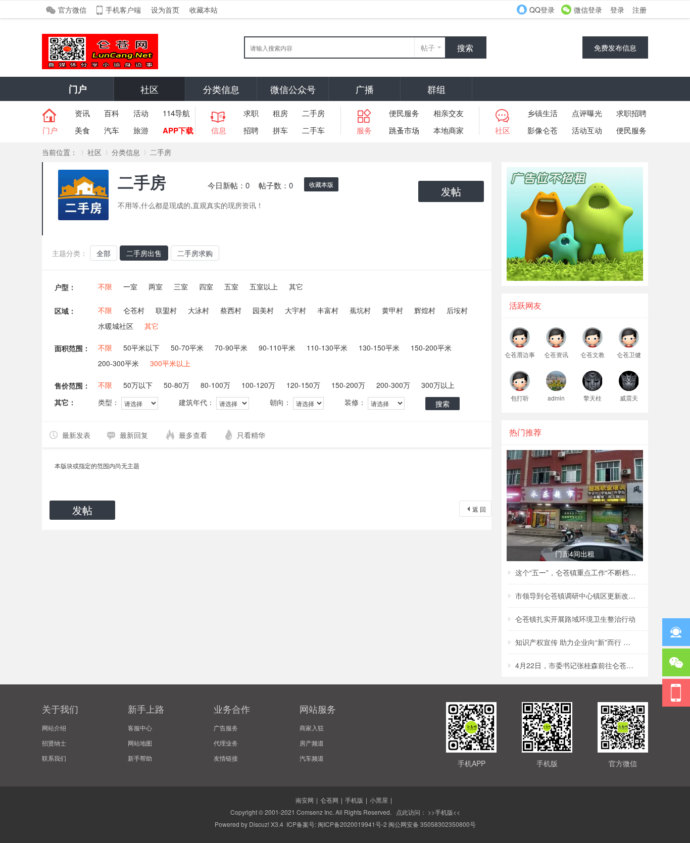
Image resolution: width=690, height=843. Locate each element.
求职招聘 (631, 113)
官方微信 (72, 10)
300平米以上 (170, 363)
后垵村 (457, 310)
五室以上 (264, 286)
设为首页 (165, 10)
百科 (111, 113)
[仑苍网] (100, 66)
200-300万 (393, 385)
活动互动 (587, 130)
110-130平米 (327, 347)
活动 (141, 113)
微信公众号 (293, 88)
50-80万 (176, 385)
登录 (617, 10)
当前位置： (59, 152)
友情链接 (226, 758)
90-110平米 (277, 347)
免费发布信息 (615, 47)
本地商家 (448, 130)
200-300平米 (118, 363)
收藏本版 (321, 184)
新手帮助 (140, 758)
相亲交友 (448, 113)
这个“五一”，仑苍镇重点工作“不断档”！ (575, 572)
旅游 (141, 130)
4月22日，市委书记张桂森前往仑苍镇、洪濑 (575, 665)
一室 (130, 286)
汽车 (111, 130)
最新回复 (134, 435)
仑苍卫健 (629, 354)
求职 (251, 113)
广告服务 (226, 727)
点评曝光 (587, 113)
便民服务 (404, 113)
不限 (105, 286)
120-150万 (303, 385)
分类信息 (221, 88)
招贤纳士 (54, 742)
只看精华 (251, 435)
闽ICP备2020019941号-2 (352, 824)
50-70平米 (187, 347)
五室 (231, 286)
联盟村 (166, 310)
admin (556, 397)
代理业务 (226, 742)
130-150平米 (379, 347)
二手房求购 (195, 253)
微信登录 (588, 10)
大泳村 (198, 310)
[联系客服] (676, 632)
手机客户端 (123, 10)
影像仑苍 (542, 130)
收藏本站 (203, 10)
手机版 (354, 800)
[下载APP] (676, 693)
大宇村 (295, 310)
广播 (365, 88)
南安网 (304, 800)
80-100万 (215, 385)
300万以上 (438, 385)
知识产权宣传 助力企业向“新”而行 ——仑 (575, 642)
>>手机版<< (443, 812)
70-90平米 (231, 347)
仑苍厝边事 (520, 354)
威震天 (629, 397)
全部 (103, 253)
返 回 (479, 509)
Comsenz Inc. (315, 812)
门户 (78, 88)
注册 (639, 10)
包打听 (520, 397)
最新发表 (76, 435)
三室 (181, 286)
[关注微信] (676, 662)
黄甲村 (392, 310)
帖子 (428, 47)
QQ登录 (542, 10)
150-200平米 (431, 347)
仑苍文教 (592, 354)
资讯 (82, 113)
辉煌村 (424, 310)
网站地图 (140, 742)
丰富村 (327, 310)
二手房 (313, 113)
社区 (149, 88)
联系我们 (54, 758)
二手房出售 (144, 253)
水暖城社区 (115, 326)
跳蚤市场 (404, 130)
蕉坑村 (360, 310)
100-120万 (258, 385)
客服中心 (140, 727)
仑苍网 (329, 800)
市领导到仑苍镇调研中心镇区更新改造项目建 (575, 595)
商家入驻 (312, 727)
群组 (436, 88)
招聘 (251, 130)
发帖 (451, 191)
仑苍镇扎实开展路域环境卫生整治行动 (575, 619)
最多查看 (193, 435)
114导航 (176, 113)
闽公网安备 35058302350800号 (432, 824)
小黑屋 (379, 800)
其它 (296, 286)
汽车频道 (312, 758)
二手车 (313, 130)
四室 (206, 286)
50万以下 (138, 385)
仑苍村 (133, 310)
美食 (82, 130)
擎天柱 (592, 397)
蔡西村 (230, 310)
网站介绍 (54, 727)
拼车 (280, 130)
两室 (156, 286)
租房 (280, 113)
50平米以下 (141, 347)
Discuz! (259, 824)
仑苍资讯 (556, 354)
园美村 (263, 310)
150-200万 (348, 385)
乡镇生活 (542, 113)
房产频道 (312, 742)
